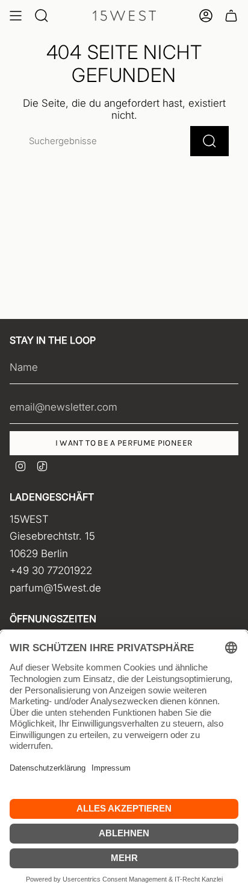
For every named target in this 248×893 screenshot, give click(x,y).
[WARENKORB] (231, 16)
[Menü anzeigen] (16, 16)
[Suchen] (209, 141)
